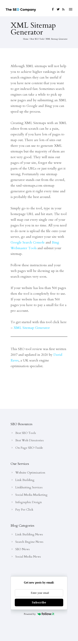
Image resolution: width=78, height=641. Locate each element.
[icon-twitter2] (59, 9)
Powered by (30, 614)
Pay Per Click (24, 509)
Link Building (24, 480)
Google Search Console (28, 242)
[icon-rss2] (63, 9)
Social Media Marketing (31, 495)
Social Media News (28, 557)
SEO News (22, 549)
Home (25, 39)
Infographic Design (28, 502)
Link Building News (29, 534)
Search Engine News (29, 542)
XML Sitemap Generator (56, 39)
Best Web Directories (29, 440)
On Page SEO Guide (29, 448)
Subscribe (39, 602)
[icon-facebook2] (53, 9)
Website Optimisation (30, 473)
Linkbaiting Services (29, 487)
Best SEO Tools (37, 39)
